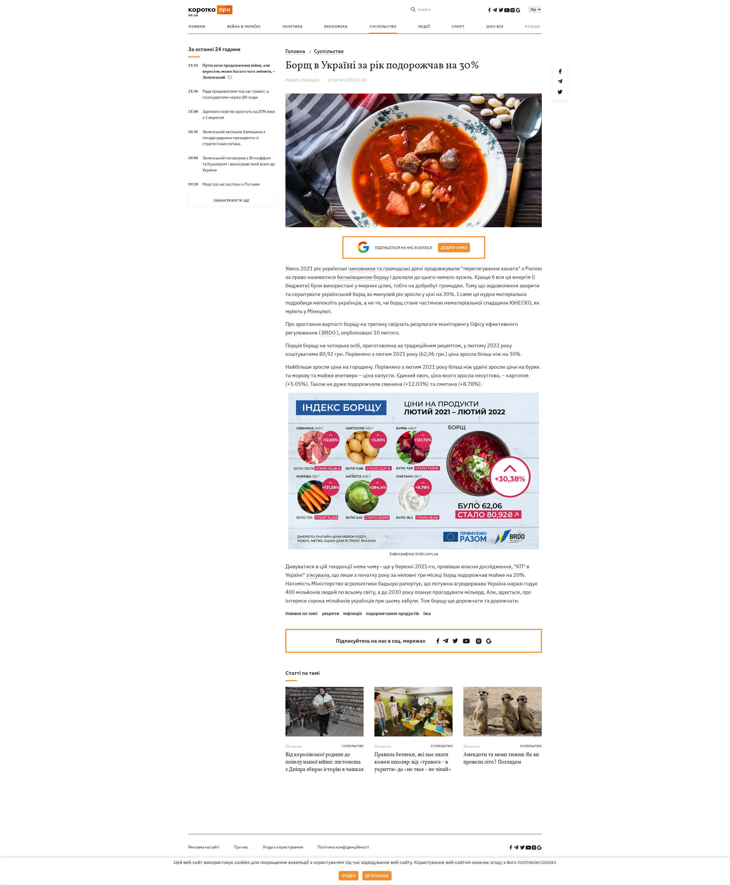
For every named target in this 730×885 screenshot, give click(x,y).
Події (424, 26)
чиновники (362, 268)
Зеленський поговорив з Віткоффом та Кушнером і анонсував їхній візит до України (238, 163)
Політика (293, 26)
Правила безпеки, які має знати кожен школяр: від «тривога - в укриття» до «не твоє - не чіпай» (412, 762)
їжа (427, 613)
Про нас (241, 847)
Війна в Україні (244, 26)
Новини (197, 26)
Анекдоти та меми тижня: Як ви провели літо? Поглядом (501, 758)
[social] (489, 10)
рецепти (330, 613)
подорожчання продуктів (392, 613)
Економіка (336, 26)
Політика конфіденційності (343, 847)
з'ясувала (317, 575)
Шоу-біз (494, 26)
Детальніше (377, 875)
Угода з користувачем (283, 847)
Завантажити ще (232, 200)
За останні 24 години (214, 49)
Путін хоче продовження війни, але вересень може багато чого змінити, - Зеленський (238, 71)
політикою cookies (537, 862)
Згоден (349, 875)
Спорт (458, 26)
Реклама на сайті (204, 847)
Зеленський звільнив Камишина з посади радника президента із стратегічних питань (233, 137)
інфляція (352, 613)
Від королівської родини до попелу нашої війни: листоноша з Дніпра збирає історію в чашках (324, 762)
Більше (532, 26)
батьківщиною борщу (363, 277)
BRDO (329, 332)
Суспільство (383, 26)
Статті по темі (302, 673)
